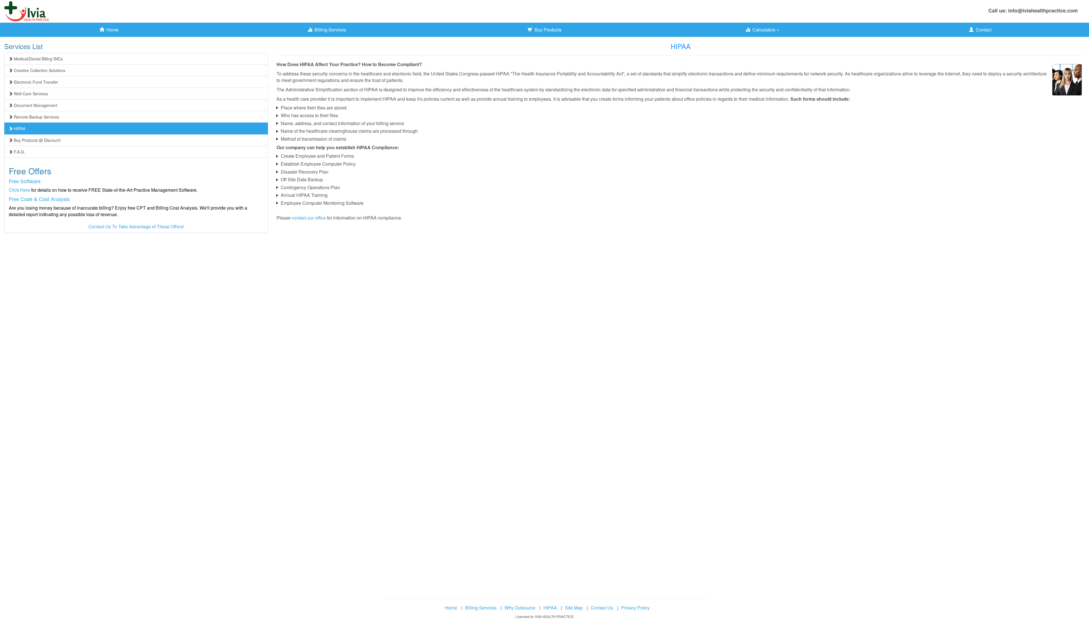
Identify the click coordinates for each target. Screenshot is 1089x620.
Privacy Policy (635, 607)
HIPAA (19, 128)
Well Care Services (30, 93)
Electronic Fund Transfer (35, 82)
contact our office (309, 217)
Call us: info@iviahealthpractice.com (1033, 10)
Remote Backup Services (36, 117)
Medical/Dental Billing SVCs (38, 59)
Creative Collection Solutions (39, 70)
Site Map (574, 607)
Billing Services (329, 29)
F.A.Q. (19, 152)
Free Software (25, 181)
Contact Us (602, 607)
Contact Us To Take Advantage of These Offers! (136, 226)
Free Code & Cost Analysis (39, 199)
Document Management (35, 105)
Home (111, 29)
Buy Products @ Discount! (37, 140)
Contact (982, 29)
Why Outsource (520, 607)
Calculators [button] (763, 29)
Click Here (19, 190)
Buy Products (547, 29)
